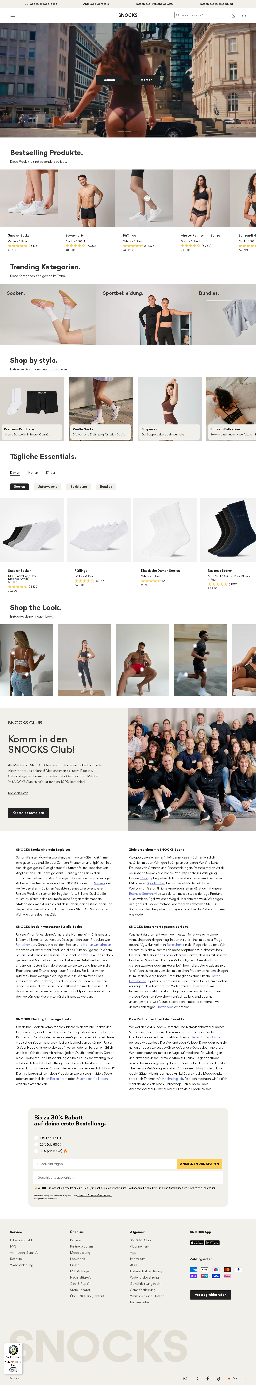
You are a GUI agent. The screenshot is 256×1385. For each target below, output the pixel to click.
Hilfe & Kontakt (21, 1240)
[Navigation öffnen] (12, 15)
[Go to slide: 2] (128, 131)
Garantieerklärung (143, 1290)
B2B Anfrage (79, 1271)
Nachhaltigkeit (172, 1079)
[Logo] (128, 15)
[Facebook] (207, 1378)
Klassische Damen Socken (160, 571)
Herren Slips (164, 1007)
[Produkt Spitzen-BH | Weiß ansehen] (13, 653)
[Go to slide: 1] (121, 131)
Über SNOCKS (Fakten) (87, 1296)
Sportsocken (156, 883)
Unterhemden (26, 945)
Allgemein (137, 1232)
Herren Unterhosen (97, 945)
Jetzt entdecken (39, 73)
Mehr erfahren (18, 793)
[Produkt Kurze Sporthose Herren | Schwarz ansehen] (205, 670)
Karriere (75, 1240)
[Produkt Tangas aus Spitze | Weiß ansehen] (26, 674)
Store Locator (80, 1290)
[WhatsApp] (196, 1378)
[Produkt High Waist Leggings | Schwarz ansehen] (80, 674)
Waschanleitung (21, 1265)
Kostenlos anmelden (28, 813)
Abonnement (139, 1246)
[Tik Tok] (219, 1378)
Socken (19, 486)
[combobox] (127, 1177)
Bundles (106, 486)
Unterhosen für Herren (91, 1079)
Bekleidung (78, 486)
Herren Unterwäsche (205, 1037)
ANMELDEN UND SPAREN (199, 1163)
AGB (133, 1265)
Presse (74, 1265)
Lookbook (77, 1259)
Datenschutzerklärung (146, 1271)
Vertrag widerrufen (210, 1295)
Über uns (77, 1232)
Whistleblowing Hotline (147, 1296)
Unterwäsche (47, 486)
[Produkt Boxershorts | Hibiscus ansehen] (142, 669)
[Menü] (20, 1345)
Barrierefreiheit (140, 1302)
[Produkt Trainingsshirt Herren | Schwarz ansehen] (195, 645)
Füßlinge (129, 235)
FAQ (13, 1246)
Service (16, 1232)
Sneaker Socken (19, 235)
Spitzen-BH (247, 235)
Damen (33, 320)
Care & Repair (80, 1284)
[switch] (13, 1369)
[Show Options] (218, 1177)
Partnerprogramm (82, 1246)
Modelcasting (80, 1253)
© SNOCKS (15, 1378)
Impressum (137, 1259)
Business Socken (220, 571)
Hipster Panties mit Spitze (200, 235)
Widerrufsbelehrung (144, 1277)
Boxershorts (75, 235)
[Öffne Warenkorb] (244, 15)
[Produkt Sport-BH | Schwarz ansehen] (88, 655)
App (133, 1253)
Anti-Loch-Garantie (24, 1253)
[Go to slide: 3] (135, 131)
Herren (63, 320)
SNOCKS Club (140, 1240)
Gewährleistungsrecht (146, 1284)
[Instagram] (185, 1378)
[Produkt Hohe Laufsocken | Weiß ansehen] (186, 674)
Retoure (16, 1259)
